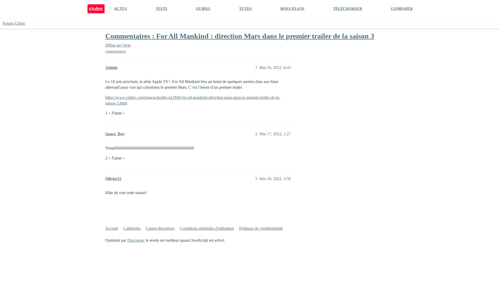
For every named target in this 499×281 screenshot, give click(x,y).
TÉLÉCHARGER (347, 9)
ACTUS (120, 9)
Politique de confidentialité (261, 228)
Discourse (135, 240)
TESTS (161, 9)
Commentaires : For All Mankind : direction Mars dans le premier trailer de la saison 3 (239, 36)
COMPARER (402, 9)
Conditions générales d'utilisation (207, 228)
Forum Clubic (14, 23)
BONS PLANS (292, 9)
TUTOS (245, 9)
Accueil (111, 228)
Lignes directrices (160, 228)
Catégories (132, 228)
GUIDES (203, 9)
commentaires (115, 51)
